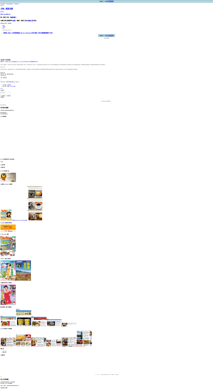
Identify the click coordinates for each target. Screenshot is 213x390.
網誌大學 (30, 20)
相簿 (3, 25)
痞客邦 (10, 81)
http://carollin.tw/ (5, 14)
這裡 (14, 20)
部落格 (4, 26)
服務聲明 (117, 374)
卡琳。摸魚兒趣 (6, 9)
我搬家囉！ (13, 17)
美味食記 (9, 84)
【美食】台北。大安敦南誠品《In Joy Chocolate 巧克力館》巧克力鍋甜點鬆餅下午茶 (28, 33)
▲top (1, 88)
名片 (3, 28)
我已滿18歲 (3, 387)
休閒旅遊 (9, 23)
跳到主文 (2, 11)
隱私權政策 (113, 374)
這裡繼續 (110, 35)
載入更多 (2, 90)
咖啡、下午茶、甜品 (11, 86)
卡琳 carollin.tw (3, 75)
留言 (13, 81)
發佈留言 (2, 97)
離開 (6, 387)
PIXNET (98, 374)
